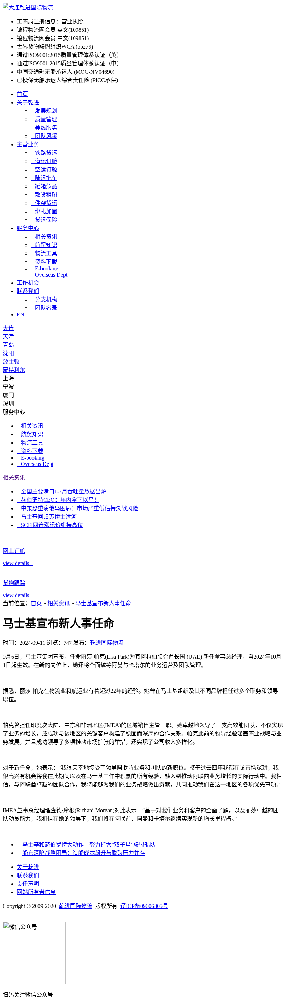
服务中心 (28, 228)
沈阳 (8, 353)
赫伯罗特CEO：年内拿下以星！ (58, 500)
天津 (8, 336)
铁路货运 (44, 153)
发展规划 (44, 111)
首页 (22, 94)
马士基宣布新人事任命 (103, 603)
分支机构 (44, 299)
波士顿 (11, 362)
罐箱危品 (44, 186)
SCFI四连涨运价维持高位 (50, 525)
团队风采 (44, 136)
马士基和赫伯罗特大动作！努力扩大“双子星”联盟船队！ (91, 845)
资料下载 (44, 262)
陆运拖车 (44, 178)
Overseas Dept (49, 275)
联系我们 (28, 291)
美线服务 (44, 128)
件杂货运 (44, 203)
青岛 (8, 345)
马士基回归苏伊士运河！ (49, 517)
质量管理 (44, 119)
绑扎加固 (44, 211)
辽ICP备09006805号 (144, 906)
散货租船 (44, 195)
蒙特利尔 (14, 370)
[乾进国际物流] (28, 7)
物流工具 (44, 253)
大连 (8, 328)
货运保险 (44, 220)
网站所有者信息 (36, 892)
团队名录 (44, 308)
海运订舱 (44, 161)
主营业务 (28, 144)
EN (20, 314)
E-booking (44, 268)
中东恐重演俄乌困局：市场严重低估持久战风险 (77, 508)
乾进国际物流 (106, 643)
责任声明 (28, 884)
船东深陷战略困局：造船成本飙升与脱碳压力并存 (83, 853)
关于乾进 (28, 102)
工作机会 (28, 283)
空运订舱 (44, 170)
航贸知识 (44, 245)
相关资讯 (44, 237)
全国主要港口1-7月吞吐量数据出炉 (61, 491)
